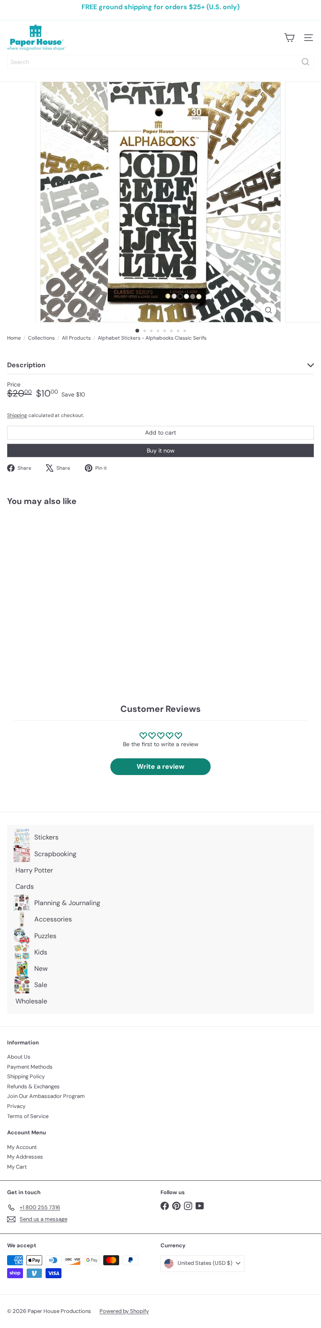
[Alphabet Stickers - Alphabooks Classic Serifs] (59, 582)
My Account (22, 1147)
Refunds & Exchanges (33, 1086)
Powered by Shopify (124, 1311)
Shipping (17, 415)
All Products (76, 338)
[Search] (305, 62)
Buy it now (161, 450)
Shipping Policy (26, 1076)
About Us (19, 1056)
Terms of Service (27, 1116)
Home (14, 338)
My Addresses (25, 1156)
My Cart (17, 1166)
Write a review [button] (160, 766)
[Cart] (289, 38)
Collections (41, 338)
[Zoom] (268, 310)
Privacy (16, 1106)
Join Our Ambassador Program (46, 1096)
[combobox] (160, 62)
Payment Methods (30, 1066)
